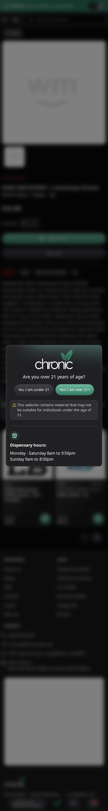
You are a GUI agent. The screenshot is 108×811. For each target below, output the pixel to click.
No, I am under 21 (34, 389)
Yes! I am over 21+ (75, 389)
